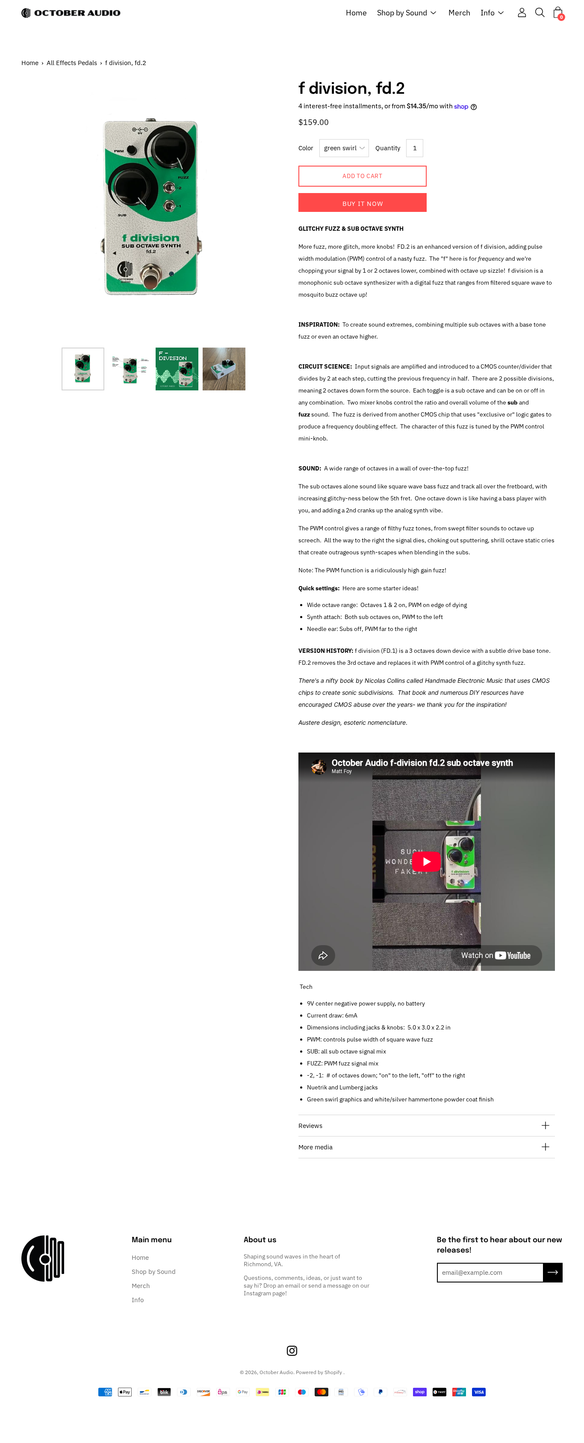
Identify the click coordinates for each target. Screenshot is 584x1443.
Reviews (310, 1126)
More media (315, 1147)
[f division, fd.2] (83, 369)
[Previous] (42, 211)
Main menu (152, 1240)
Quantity (387, 148)
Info (488, 13)
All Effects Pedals (72, 63)
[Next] (264, 211)
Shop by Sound (402, 13)
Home (356, 13)
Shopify (333, 1372)
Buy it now (362, 203)
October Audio (276, 1372)
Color (305, 148)
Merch (459, 13)
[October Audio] (72, 13)
